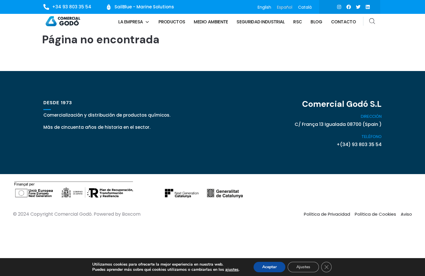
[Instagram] (339, 7)
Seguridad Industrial (260, 22)
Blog (316, 22)
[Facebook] (348, 7)
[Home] (63, 21)
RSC (297, 22)
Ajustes (303, 267)
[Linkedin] (367, 7)
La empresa (130, 22)
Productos (171, 22)
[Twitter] (358, 7)
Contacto (343, 22)
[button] (134, 21)
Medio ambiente (211, 22)
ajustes (232, 269)
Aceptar (269, 267)
